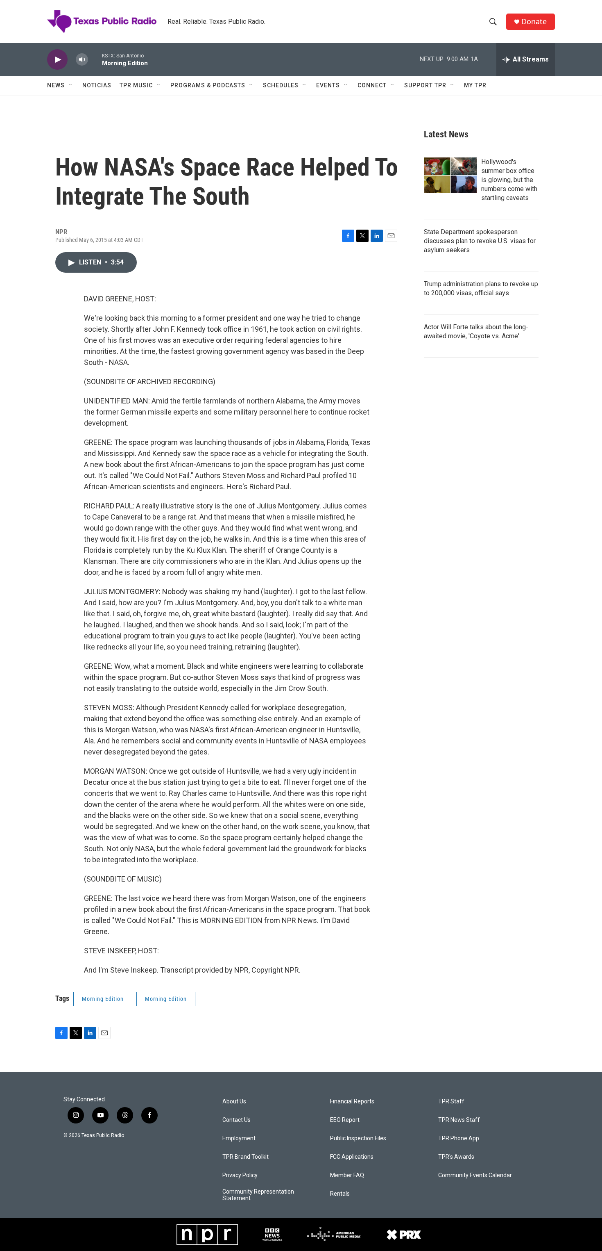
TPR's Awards (456, 1157)
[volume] (82, 59)
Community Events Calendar (475, 1175)
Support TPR (425, 85)
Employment (239, 1138)
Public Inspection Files (358, 1138)
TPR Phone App (458, 1138)
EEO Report (345, 1120)
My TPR (475, 85)
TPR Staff (451, 1101)
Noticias (96, 85)
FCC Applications (351, 1157)
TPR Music (136, 85)
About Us (234, 1101)
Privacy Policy (240, 1175)
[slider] (95, 59)
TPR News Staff (459, 1120)
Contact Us (236, 1120)
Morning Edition (103, 999)
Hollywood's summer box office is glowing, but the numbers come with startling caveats (509, 180)
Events (328, 85)
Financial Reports (352, 1101)
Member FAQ (347, 1175)
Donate (534, 21)
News (56, 85)
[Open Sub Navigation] (71, 85)
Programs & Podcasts (207, 85)
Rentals (340, 1194)
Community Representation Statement (258, 1195)
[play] (57, 59)
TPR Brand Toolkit (245, 1157)
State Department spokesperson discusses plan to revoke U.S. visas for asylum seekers (480, 241)
